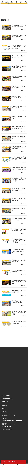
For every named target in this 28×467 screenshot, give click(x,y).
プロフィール (5, 401)
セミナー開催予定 (6, 395)
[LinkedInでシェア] (14, 391)
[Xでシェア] (5, 384)
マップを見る (19, 420)
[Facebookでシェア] (5, 388)
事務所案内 (4, 405)
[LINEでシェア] (23, 388)
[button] (20, 391)
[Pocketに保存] (17, 388)
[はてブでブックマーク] (11, 388)
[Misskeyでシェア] (23, 384)
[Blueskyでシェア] (17, 384)
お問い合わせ (5, 411)
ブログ (3, 408)
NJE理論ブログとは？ (7, 398)
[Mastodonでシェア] (11, 384)
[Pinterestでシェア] (8, 391)
